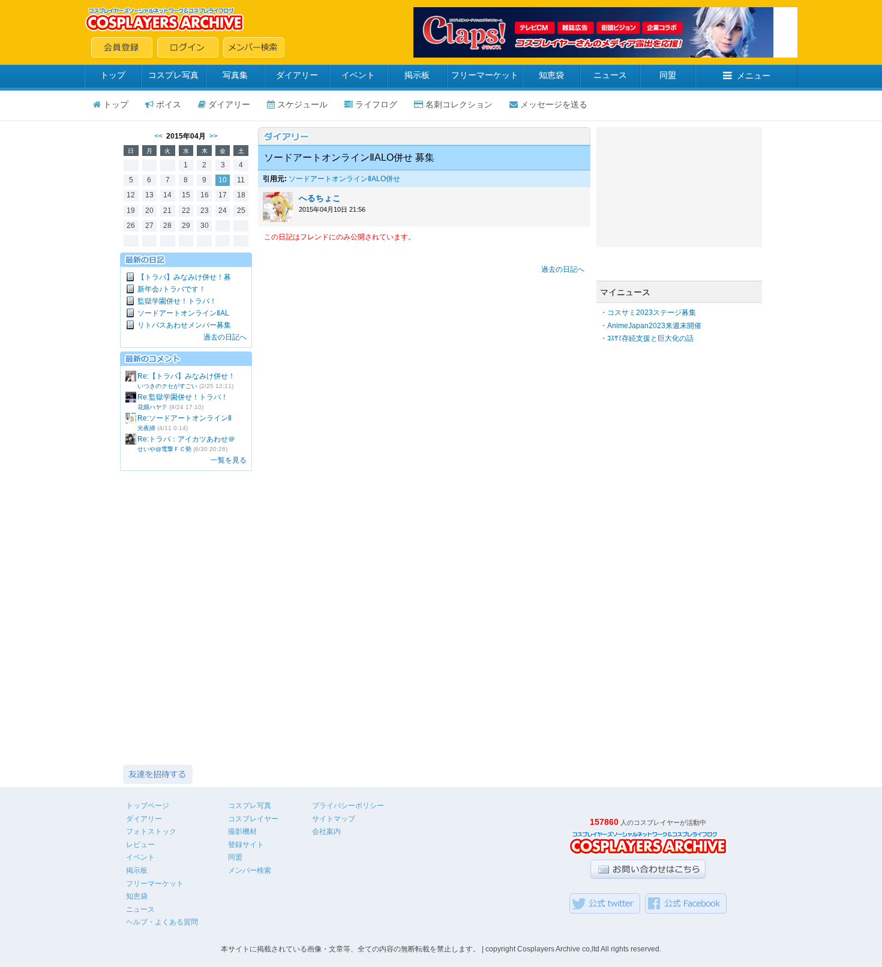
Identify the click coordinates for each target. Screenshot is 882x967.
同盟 (667, 75)
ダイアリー (297, 75)
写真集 (235, 75)
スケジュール (302, 104)
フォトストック (151, 831)
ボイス (168, 104)
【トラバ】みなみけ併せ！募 (184, 277)
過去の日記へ (225, 337)
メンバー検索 (249, 870)
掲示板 (417, 75)
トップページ (147, 805)
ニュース (610, 75)
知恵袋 (551, 75)
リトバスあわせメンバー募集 (184, 325)
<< (158, 136)
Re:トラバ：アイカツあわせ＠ (186, 439)
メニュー (753, 75)
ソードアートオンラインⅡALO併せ (344, 179)
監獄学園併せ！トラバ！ (177, 301)
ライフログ (376, 104)
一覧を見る (229, 460)
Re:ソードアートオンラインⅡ (184, 418)
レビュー (140, 844)
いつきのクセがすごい (167, 386)
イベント (358, 75)
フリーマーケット (484, 75)
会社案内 (326, 831)
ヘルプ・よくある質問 (162, 922)
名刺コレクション (459, 104)
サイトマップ (333, 819)
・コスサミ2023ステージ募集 (648, 312)
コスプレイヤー (253, 819)
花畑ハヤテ (152, 407)
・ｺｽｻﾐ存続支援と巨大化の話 (647, 338)
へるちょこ (320, 198)
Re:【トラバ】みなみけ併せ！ (186, 376)
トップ (112, 75)
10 (222, 180)
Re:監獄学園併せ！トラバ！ (182, 397)
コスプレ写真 (173, 75)
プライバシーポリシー (348, 805)
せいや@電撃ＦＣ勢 (164, 449)
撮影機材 (242, 831)
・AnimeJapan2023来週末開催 (650, 326)
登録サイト (246, 844)
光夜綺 (146, 428)
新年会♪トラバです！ (171, 289)
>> (213, 136)
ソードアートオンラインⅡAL (183, 313)
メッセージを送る (553, 104)
